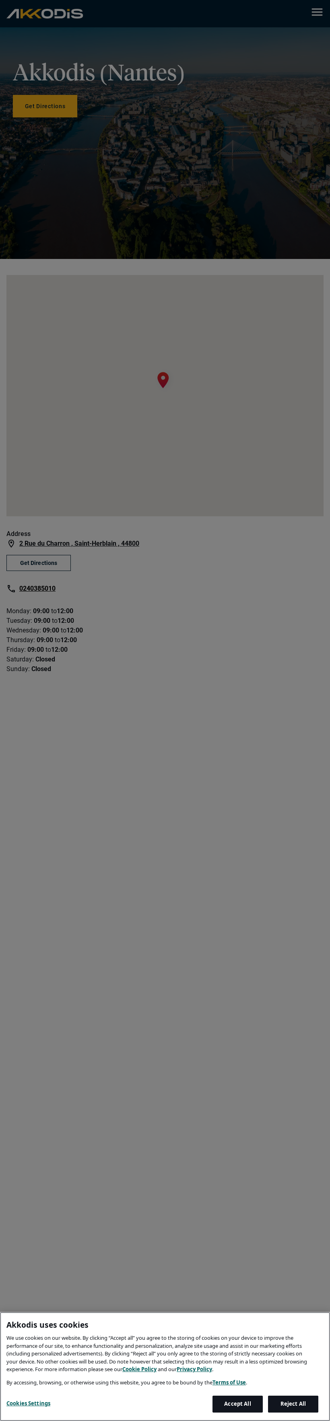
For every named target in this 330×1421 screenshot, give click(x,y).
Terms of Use (229, 1382)
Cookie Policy (139, 1369)
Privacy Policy (194, 1369)
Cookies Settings (28, 1403)
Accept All (237, 1403)
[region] (165, 1366)
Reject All (293, 1403)
